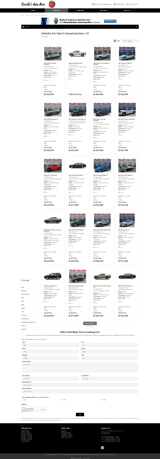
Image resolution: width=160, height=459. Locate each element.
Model (83, 348)
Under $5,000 (25, 431)
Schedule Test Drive (67, 435)
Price (82, 355)
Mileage (24, 355)
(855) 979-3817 (111, 441)
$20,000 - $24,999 (26, 439)
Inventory (56, 10)
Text (64, 400)
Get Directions (105, 433)
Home (33, 10)
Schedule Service (66, 433)
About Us (127, 10)
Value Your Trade (66, 437)
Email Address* (27, 382)
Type (23, 342)
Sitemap (88, 458)
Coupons (63, 431)
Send (80, 414)
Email (104, 400)
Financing (80, 10)
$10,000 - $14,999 (26, 435)
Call (25, 400)
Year (82, 342)
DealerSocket (87, 454)
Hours (117, 437)
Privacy (84, 458)
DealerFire (75, 454)
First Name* (26, 375)
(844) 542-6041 (110, 439)
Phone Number (26, 388)
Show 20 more (90, 323)
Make (24, 348)
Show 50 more (90, 326)
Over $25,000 (25, 441)
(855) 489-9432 (109, 437)
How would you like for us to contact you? (35, 397)
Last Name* (85, 375)
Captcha (23, 404)
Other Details (26, 361)
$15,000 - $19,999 (26, 437)
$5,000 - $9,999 (26, 433)
